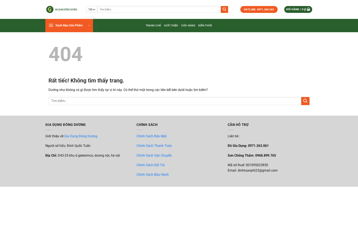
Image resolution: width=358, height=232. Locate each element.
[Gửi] (224, 9)
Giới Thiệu (171, 25)
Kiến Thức (205, 25)
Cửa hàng (188, 25)
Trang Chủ (153, 25)
